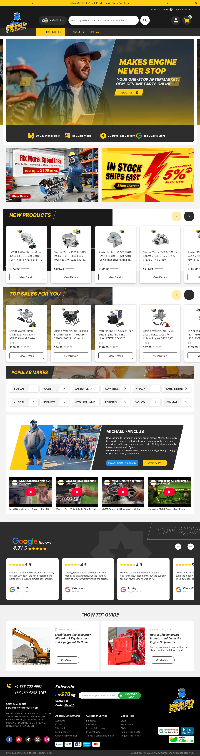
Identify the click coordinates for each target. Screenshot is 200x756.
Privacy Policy (93, 731)
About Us (60, 720)
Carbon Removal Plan (66, 735)
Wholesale (60, 728)
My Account (127, 724)
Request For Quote (130, 731)
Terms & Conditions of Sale (100, 735)
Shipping (91, 720)
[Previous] (32, 3)
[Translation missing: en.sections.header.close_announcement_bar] (196, 3)
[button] (25, 81)
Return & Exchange (96, 728)
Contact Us (61, 724)
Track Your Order (182, 9)
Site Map (31, 752)
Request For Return (131, 735)
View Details (27, 277)
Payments (91, 724)
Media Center (62, 731)
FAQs (123, 728)
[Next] (167, 3)
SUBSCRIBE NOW (131, 695)
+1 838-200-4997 (159, 9)
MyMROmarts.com (16, 752)
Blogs (123, 720)
